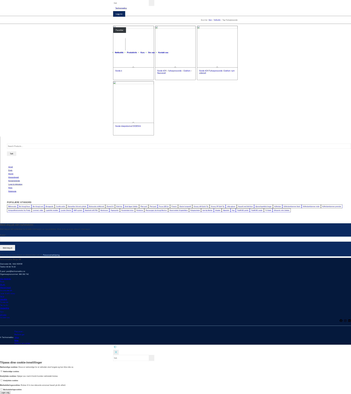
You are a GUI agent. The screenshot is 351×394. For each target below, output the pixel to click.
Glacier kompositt (185, 206)
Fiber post (143, 206)
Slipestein (226, 210)
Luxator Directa (66, 210)
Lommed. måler (38, 210)
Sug (233, 210)
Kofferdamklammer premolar (331, 206)
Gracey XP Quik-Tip (217, 206)
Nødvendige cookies (11, 371)
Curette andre (60, 206)
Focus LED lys (164, 206)
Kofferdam (277, 206)
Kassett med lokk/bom (245, 206)
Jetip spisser (231, 206)
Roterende (12, 191)
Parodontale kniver (127, 210)
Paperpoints (115, 210)
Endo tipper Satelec (131, 206)
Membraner (104, 210)
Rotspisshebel (195, 210)
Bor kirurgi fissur (24, 206)
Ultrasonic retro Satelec (281, 210)
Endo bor (119, 206)
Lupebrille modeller (52, 210)
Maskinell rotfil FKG (91, 210)
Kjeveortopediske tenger (263, 206)
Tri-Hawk (268, 210)
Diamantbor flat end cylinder (77, 206)
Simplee (217, 210)
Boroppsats (49, 206)
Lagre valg (5, 393)
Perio (10, 187)
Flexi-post (153, 206)
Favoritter (119, 30)
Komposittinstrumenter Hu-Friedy (19, 210)
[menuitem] (119, 52)
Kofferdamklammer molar (311, 206)
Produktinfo (4, 308)
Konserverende (14, 180)
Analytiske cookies (10, 380)
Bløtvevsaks (12, 206)
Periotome (139, 210)
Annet (10, 167)
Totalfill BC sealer (257, 210)
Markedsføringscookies (12, 389)
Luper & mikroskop (15, 184)
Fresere (174, 206)
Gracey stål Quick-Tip (201, 206)
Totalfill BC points (242, 210)
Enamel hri (110, 206)
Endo (10, 170)
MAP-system (78, 210)
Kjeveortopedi (13, 177)
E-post (3, 235)
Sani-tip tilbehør (207, 210)
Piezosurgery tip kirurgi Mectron (156, 210)
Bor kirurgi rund (38, 206)
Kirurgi (10, 173)
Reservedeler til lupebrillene (178, 210)
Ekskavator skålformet (96, 206)
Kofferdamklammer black (292, 206)
